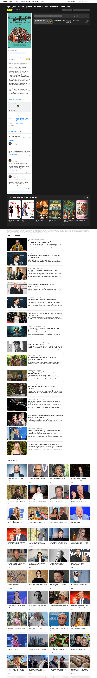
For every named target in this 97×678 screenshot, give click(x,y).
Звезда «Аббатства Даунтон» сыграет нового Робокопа (42, 387)
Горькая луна (39, 220)
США (17, 123)
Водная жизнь (52, 220)
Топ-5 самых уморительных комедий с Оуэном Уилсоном (43, 271)
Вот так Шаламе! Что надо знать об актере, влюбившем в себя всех (42, 300)
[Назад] (84, 197)
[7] (22, 108)
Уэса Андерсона (16, 150)
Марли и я (24, 220)
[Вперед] (87, 197)
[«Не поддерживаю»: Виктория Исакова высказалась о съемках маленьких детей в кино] (59, 538)
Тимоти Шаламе (20, 118)
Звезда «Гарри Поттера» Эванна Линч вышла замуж (45, 445)
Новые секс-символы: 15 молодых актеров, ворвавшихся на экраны (42, 343)
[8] (25, 108)
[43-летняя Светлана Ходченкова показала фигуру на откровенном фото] (80, 538)
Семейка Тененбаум (81, 220)
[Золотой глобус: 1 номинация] (27, 59)
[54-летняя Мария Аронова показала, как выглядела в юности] (59, 559)
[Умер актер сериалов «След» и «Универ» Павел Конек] (59, 580)
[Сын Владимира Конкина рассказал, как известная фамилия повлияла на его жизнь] (80, 495)
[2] (11, 108)
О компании (6, 677)
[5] (18, 108)
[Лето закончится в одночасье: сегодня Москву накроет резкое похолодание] (38, 643)
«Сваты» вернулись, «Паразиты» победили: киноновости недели (42, 358)
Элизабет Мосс (23, 119)
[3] (14, 108)
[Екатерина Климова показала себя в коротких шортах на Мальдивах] (80, 580)
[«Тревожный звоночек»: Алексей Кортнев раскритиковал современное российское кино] (17, 559)
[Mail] (2, 1)
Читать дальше (12, 154)
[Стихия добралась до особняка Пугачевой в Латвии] (17, 643)
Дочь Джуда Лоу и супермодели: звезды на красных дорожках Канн (45, 314)
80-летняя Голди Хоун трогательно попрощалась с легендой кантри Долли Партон (44, 431)
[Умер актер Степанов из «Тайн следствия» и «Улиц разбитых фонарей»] (17, 665)
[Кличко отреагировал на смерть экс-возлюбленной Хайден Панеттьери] (17, 538)
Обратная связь (91, 677)
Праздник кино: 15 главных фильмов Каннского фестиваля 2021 (43, 329)
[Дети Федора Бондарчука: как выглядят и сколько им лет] (38, 474)
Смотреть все (26, 137)
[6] (20, 108)
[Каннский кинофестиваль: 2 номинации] (29, 59)
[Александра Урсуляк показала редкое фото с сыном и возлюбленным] (38, 559)
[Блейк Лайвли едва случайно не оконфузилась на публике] (80, 622)
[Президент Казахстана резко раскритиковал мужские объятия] (59, 622)
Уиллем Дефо (23, 120)
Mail (2, 677)
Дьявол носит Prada (14, 220)
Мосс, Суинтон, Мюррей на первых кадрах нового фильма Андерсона (44, 372)
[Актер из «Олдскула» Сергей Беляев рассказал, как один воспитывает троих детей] (38, 516)
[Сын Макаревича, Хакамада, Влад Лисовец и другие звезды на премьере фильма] (80, 474)
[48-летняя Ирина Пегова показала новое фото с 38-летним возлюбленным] (80, 559)
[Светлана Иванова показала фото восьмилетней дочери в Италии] (59, 601)
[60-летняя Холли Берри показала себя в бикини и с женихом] (38, 622)
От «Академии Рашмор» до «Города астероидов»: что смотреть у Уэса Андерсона (44, 241)
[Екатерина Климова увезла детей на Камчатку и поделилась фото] (38, 580)
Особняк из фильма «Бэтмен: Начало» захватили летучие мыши (44, 402)
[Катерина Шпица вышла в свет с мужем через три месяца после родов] (38, 495)
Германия (21, 123)
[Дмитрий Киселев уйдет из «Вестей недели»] (80, 516)
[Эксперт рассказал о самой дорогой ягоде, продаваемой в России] (59, 643)
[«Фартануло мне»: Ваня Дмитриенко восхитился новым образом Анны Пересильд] (17, 622)
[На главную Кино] (5, 1)
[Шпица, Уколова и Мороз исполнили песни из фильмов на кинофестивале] (38, 665)
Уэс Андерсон (19, 115)
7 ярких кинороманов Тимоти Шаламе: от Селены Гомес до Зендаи (44, 256)
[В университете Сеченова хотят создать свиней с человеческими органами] (80, 665)
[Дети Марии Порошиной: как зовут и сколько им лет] (59, 474)
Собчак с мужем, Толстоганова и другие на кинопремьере (42, 285)
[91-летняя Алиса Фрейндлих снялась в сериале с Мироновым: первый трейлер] (17, 495)
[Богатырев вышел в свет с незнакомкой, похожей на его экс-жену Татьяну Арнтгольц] (80, 643)
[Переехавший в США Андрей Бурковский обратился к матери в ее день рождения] (17, 474)
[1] (9, 108)
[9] (27, 108)
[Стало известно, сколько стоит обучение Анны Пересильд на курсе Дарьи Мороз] (17, 601)
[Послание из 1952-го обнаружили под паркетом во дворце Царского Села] (17, 580)
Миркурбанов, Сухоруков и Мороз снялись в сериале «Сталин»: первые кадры (45, 416)
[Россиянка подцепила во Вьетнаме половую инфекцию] (38, 538)
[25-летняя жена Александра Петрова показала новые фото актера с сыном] (59, 516)
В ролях (10, 118)
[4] (16, 108)
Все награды (12, 59)
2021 (9, 50)
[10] (29, 108)
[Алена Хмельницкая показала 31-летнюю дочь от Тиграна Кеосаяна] (38, 601)
